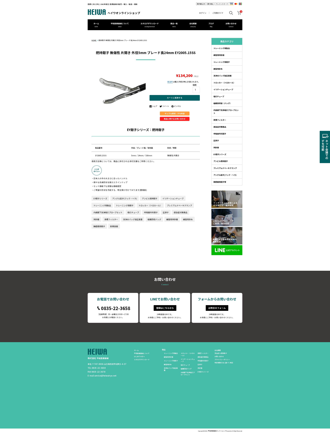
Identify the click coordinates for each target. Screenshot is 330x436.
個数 (195, 84)
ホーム (96, 23)
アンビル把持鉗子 (149, 198)
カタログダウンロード (150, 23)
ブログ (211, 23)
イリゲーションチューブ (173, 198)
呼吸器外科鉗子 (151, 212)
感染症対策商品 (180, 212)
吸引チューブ (133, 212)
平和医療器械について (120, 23)
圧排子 (166, 212)
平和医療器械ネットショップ (217, 431)
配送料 (170, 81)
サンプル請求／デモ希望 (175, 113)
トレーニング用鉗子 (124, 205)
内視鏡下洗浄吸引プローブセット (107, 212)
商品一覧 (174, 23)
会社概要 (193, 23)
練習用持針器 (172, 219)
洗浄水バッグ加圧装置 (132, 219)
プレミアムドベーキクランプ (179, 205)
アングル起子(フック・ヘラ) (124, 198)
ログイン (202, 13)
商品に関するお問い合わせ (174, 118)
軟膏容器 (114, 226)
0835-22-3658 (115, 308)
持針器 (96, 219)
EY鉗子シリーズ (100, 198)
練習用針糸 (188, 219)
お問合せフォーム (217, 308)
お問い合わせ (231, 23)
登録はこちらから (165, 308)
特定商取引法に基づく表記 (223, 362)
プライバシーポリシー (222, 359)
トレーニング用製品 (102, 205)
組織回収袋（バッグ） (222, 103)
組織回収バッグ (154, 219)
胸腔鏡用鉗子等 (219, 182)
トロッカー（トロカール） (150, 205)
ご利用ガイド (217, 13)
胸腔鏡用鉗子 (99, 226)
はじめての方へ (139, 356)
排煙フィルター (111, 219)
